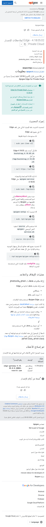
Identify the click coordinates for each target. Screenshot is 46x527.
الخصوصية (41, 516)
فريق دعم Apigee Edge (24, 100)
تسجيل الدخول (7, 3)
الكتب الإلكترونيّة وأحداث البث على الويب (31, 439)
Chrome (41, 495)
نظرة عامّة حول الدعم (37, 452)
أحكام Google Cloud (12, 516)
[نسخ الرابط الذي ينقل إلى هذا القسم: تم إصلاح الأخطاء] (23, 347)
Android (41, 491)
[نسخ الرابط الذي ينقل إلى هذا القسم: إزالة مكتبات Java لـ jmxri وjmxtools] (7, 281)
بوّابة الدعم (41, 460)
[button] (23, 378)
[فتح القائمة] (41, 3)
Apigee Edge (39, 25)
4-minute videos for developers (32, 473)
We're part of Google (36, 428)
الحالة (42, 456)
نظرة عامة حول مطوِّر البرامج (35, 469)
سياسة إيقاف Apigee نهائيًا (13, 336)
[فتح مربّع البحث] (15, 2)
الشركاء (42, 435)
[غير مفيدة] (25, 30)
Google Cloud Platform (35, 503)
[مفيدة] (28, 30)
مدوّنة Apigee (39, 476)
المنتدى (42, 448)
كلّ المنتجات (40, 506)
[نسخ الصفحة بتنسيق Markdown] (25, 44)
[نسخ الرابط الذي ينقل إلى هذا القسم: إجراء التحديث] (26, 121)
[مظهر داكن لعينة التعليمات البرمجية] (30, 140)
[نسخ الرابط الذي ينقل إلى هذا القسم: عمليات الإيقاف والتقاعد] (17, 274)
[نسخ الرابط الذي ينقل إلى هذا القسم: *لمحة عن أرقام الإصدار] (18, 378)
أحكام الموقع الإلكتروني (28, 516)
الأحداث (41, 432)
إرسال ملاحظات (37, 35)
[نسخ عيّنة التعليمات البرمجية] (33, 140)
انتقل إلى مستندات (35, 72)
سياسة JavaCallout (27, 304)
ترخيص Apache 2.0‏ (38, 408)
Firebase (41, 499)
